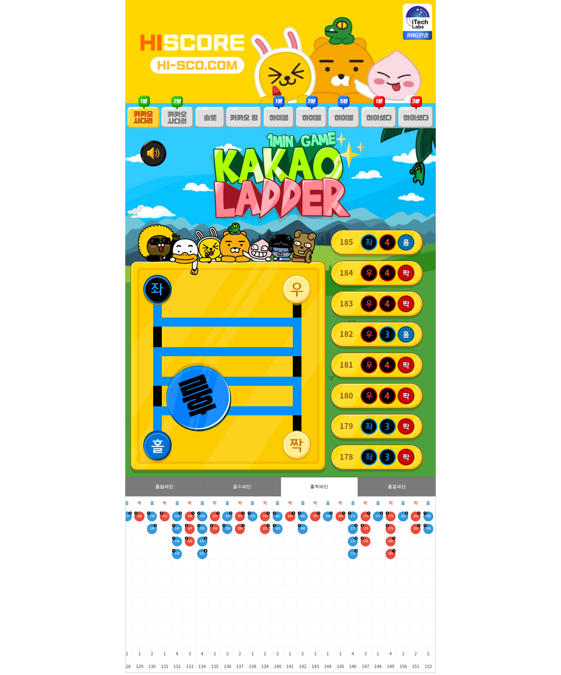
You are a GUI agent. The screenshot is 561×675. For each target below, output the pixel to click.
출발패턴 (164, 486)
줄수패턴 (242, 486)
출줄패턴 (397, 486)
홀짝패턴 (319, 486)
